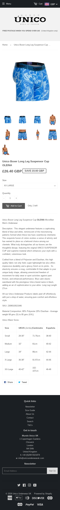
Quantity (6, 193)
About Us (30, 414)
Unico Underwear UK (22, 493)
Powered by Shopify (43, 493)
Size (4, 180)
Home (5, 45)
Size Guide (30, 410)
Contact (30, 418)
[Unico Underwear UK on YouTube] (34, 485)
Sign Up (52, 471)
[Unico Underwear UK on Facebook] (24, 485)
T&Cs (30, 425)
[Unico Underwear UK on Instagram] (29, 485)
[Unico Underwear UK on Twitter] (18, 485)
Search (30, 421)
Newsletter (30, 407)
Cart (40, 4)
